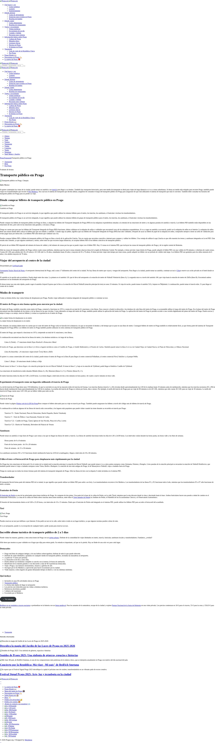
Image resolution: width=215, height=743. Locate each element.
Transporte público (11, 583)
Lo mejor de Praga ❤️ (12, 59)
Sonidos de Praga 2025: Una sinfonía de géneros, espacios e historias (39, 655)
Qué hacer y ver (10, 5)
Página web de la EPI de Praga (27, 403)
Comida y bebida (15, 33)
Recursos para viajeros (17, 35)
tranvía (54, 190)
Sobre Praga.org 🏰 (11, 695)
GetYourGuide (17, 266)
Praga (2, 158)
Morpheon (28, 740)
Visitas (6, 146)
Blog (6, 164)
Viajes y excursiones (11, 27)
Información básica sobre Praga (15, 37)
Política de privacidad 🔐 (13, 700)
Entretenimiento (14, 11)
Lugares (12, 9)
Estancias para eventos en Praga (20, 17)
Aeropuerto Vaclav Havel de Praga (12, 271)
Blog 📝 (7, 697)
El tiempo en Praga (15, 47)
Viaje (6, 140)
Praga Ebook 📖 (10, 55)
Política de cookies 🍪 (12, 702)
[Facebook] (0, 681)
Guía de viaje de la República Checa (22, 51)
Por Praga (12, 53)
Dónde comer (9, 21)
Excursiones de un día (17, 31)
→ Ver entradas (8, 599)
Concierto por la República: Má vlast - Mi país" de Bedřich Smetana (39, 664)
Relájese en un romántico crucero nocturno (15, 605)
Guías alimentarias (15, 23)
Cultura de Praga (15, 39)
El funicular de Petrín (7, 495)
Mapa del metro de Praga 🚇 (14, 691)
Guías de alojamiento (16, 15)
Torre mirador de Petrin (81, 497)
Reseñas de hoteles (15, 19)
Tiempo (7, 138)
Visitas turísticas (14, 29)
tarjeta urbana (54, 538)
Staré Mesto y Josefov (12, 154)
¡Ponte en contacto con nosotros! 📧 (17, 704)
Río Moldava (33, 192)
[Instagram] (0, 683)
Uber (178, 271)
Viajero (7, 142)
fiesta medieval (60, 605)
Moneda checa (14, 41)
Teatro (6, 150)
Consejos (7, 148)
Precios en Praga (15, 45)
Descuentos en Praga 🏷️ (13, 57)
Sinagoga (7, 152)
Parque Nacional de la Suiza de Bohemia (126, 605)
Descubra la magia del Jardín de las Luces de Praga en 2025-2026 (37, 645)
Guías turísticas (14, 7)
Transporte (8, 49)
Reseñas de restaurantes (17, 25)
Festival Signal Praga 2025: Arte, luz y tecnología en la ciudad (35, 674)
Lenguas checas (14, 43)
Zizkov (7, 136)
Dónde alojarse (9, 13)
